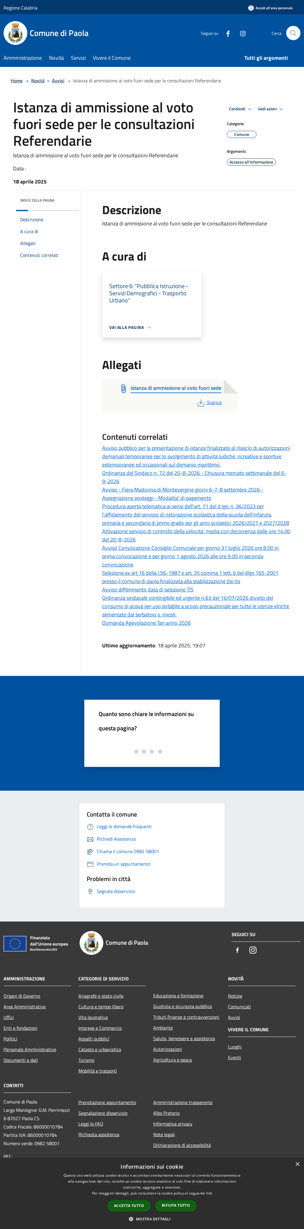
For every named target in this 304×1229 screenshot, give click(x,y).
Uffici (9, 1017)
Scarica (214, 402)
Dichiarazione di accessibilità (182, 1145)
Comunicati (239, 1006)
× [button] (297, 1164)
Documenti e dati (21, 1060)
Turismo (86, 1060)
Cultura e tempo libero (101, 1006)
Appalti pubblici (93, 1038)
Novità (38, 80)
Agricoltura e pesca (172, 1059)
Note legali (164, 1134)
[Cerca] (293, 33)
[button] (151, 1219)
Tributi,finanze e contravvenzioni (186, 1017)
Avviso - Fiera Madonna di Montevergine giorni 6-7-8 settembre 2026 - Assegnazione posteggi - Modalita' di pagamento (182, 494)
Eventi (234, 1057)
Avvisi (58, 80)
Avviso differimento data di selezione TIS (148, 590)
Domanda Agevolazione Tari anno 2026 (146, 623)
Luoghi (235, 1046)
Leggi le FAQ (90, 1123)
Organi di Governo (22, 995)
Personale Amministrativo (30, 1049)
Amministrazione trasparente (183, 1102)
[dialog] (152, 1193)
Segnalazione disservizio (102, 1113)
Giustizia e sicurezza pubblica (182, 1006)
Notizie (235, 995)
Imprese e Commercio (100, 1028)
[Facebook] (226, 33)
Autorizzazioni (167, 1049)
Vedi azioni (268, 109)
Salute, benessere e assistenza (184, 1038)
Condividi (237, 109)
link (209, 1193)
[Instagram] (240, 33)
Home (17, 80)
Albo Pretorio (166, 1113)
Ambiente (163, 1027)
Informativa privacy (172, 1123)
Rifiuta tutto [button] (176, 1205)
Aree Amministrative (25, 1006)
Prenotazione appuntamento (107, 1102)
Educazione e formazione (178, 995)
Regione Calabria (20, 7)
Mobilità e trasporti (97, 1070)
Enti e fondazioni (20, 1028)
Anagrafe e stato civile (101, 995)
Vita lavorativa (93, 1017)
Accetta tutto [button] (129, 1205)
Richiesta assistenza (98, 1134)
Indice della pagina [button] (37, 200)
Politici (10, 1038)
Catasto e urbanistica (99, 1049)
